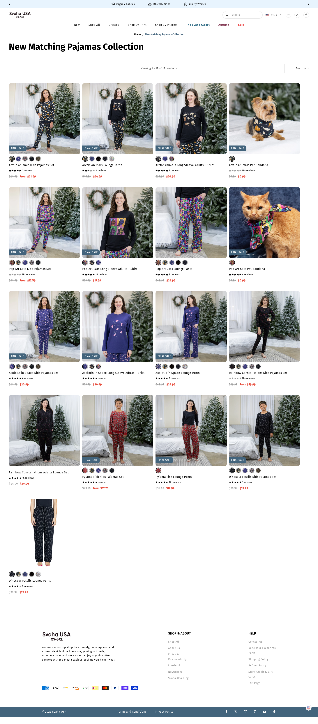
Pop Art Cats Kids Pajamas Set (30, 269)
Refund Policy (257, 665)
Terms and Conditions (131, 711)
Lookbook (174, 665)
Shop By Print (137, 24)
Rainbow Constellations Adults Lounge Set (39, 472)
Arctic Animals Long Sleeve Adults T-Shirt (185, 165)
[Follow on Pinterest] (255, 712)
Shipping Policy (258, 659)
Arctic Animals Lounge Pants (102, 165)
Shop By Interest (166, 24)
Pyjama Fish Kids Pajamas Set (103, 477)
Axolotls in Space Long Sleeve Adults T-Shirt (113, 373)
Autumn (223, 24)
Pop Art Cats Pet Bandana (247, 269)
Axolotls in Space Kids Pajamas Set (33, 373)
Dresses (114, 24)
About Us (174, 648)
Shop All (94, 24)
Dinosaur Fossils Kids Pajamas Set (253, 477)
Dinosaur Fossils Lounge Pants (30, 580)
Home (137, 34)
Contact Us (255, 641)
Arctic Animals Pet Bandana (248, 165)
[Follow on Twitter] (236, 712)
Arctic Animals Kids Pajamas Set (31, 165)
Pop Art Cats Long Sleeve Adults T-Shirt (109, 269)
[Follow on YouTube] (264, 712)
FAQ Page (254, 683)
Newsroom (175, 671)
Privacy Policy (164, 711)
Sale (241, 24)
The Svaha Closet (198, 24)
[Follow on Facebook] (226, 712)
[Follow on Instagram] (245, 712)
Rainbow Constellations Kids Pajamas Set (258, 373)
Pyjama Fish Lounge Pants (174, 477)
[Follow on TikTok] (274, 712)
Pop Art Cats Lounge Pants (174, 269)
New (77, 24)
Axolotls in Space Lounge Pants (177, 373)
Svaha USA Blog (178, 678)
